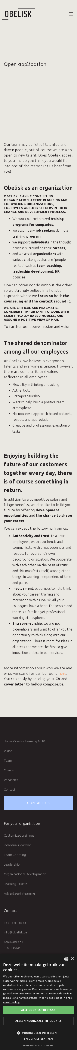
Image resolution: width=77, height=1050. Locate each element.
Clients (9, 770)
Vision (8, 751)
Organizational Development (25, 874)
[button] (71, 14)
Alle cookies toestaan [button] (38, 1010)
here (62, 673)
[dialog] (38, 1002)
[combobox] (66, 959)
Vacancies (11, 780)
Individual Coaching (17, 845)
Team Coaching (15, 855)
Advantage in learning (19, 893)
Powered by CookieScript (39, 1045)
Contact (10, 789)
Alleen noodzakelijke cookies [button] (38, 1021)
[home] (17, 14)
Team (8, 760)
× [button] (72, 958)
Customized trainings (19, 835)
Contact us (38, 803)
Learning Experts (16, 884)
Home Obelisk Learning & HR (24, 741)
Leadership (12, 864)
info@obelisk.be (15, 932)
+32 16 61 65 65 (15, 922)
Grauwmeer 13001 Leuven (13, 945)
